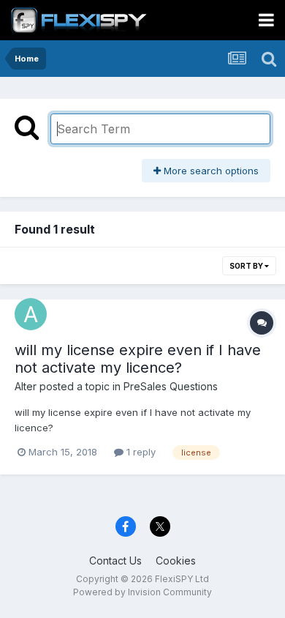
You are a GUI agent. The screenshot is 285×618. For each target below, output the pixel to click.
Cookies (176, 560)
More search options (210, 170)
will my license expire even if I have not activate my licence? (138, 358)
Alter (26, 386)
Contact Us (115, 560)
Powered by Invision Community (142, 592)
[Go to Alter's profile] (31, 314)
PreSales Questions (170, 386)
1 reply (139, 452)
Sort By (247, 265)
